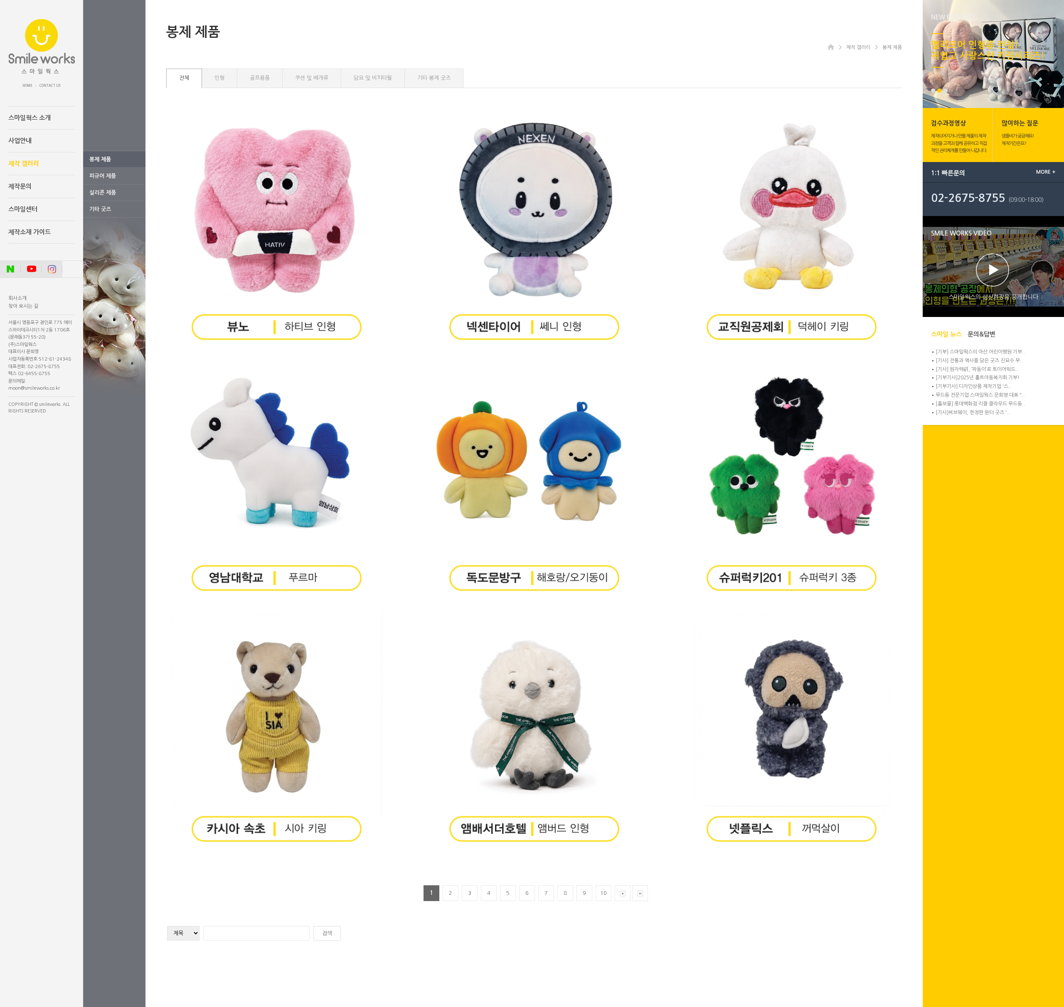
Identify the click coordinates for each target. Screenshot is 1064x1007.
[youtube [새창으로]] (31, 269)
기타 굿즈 (100, 209)
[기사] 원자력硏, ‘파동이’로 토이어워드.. (977, 369)
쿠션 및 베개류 (311, 78)
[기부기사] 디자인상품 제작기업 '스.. (974, 386)
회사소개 (17, 298)
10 (603, 893)
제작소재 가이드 (29, 232)
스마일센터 (22, 209)
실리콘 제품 (102, 192)
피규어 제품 (102, 176)
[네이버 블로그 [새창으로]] (10, 269)
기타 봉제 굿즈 (434, 78)
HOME (27, 85)
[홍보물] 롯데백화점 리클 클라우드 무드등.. (980, 403)
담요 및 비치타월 (373, 78)
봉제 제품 (100, 159)
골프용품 (260, 78)
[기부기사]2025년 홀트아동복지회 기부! (978, 377)
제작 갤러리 (23, 163)
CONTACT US (50, 85)
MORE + (1046, 171)
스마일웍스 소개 (29, 118)
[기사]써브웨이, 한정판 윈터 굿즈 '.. (973, 412)
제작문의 (20, 186)
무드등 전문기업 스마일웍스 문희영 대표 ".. (980, 395)
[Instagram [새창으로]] (52, 269)
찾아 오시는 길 (23, 306)
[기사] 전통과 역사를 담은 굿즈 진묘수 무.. (979, 360)
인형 (219, 78)
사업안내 (20, 141)
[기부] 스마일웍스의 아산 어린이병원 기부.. (980, 351)
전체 (184, 78)
